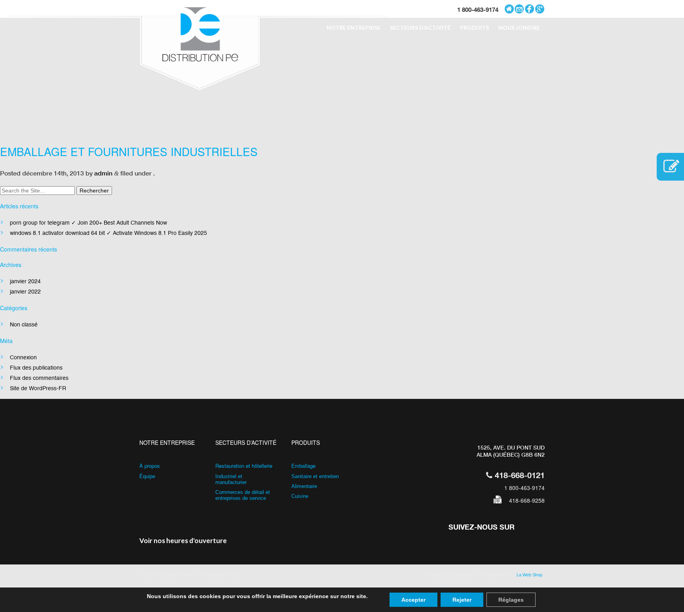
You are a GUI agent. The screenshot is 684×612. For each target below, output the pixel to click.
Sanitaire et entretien (315, 476)
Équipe (147, 476)
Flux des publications (36, 367)
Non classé (24, 324)
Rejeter (461, 600)
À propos (149, 465)
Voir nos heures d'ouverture (183, 540)
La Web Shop (531, 574)
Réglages (511, 600)
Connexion (23, 357)
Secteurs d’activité (420, 27)
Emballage (303, 465)
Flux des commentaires (39, 378)
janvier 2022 (25, 291)
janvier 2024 (25, 281)
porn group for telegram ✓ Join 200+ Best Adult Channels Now (88, 222)
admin (103, 173)
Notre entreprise (353, 27)
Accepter (413, 600)
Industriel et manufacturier (231, 479)
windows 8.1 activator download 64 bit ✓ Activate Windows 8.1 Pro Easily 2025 (108, 233)
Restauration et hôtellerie (243, 465)
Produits (474, 27)
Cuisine (299, 496)
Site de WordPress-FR (38, 388)
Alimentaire (304, 486)
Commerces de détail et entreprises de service (242, 495)
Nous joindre (519, 27)
